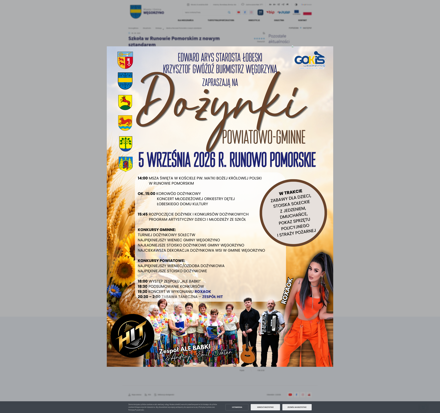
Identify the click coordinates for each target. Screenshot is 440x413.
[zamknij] (293, 46)
